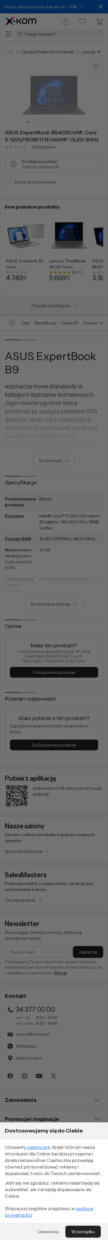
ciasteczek (38, 1147)
